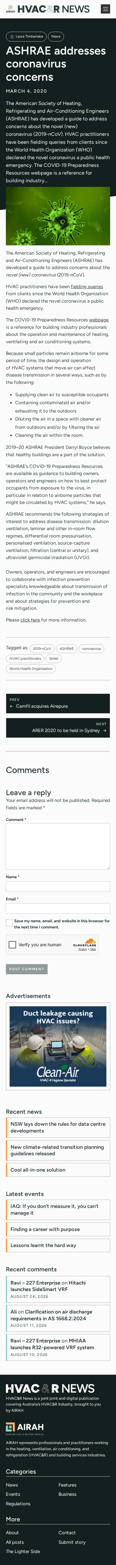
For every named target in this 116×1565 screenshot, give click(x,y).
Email (12, 899)
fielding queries (87, 286)
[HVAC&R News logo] (47, 9)
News (55, 36)
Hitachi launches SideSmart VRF (48, 1286)
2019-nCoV (42, 648)
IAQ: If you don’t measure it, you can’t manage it (55, 1209)
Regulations (18, 1504)
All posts (15, 1542)
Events (13, 1494)
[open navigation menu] (105, 9)
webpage (99, 320)
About (12, 1532)
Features (67, 1485)
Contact (67, 1532)
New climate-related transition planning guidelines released (57, 1150)
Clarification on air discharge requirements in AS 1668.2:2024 (51, 1315)
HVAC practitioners (25, 658)
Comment (16, 819)
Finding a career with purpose (45, 1229)
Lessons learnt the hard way (43, 1245)
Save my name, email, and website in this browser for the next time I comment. (62, 924)
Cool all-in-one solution (38, 1170)
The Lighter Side (23, 1551)
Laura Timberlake (29, 36)
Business (67, 1494)
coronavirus (91, 648)
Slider (53, 658)
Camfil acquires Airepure (42, 706)
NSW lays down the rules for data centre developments (58, 1127)
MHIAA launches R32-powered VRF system (52, 1344)
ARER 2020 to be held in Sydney (66, 730)
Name (12, 877)
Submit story (72, 1542)
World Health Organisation (31, 668)
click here (30, 620)
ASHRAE (67, 648)
